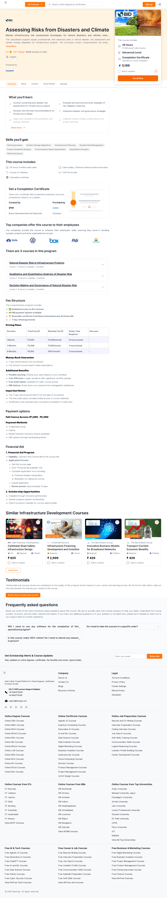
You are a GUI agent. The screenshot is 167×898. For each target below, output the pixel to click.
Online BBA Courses (14, 755)
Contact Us (63, 682)
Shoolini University (120, 814)
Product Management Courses (72, 767)
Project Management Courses (72, 772)
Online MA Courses (14, 742)
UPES (114, 823)
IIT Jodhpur (10, 793)
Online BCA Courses (14, 759)
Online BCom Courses (15, 767)
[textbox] (57, 353)
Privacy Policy (118, 682)
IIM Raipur (63, 818)
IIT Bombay (10, 806)
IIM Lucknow (64, 814)
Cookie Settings (119, 686)
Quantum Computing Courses (72, 725)
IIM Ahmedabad (65, 810)
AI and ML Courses (67, 733)
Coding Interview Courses (124, 729)
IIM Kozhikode (65, 789)
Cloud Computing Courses (70, 759)
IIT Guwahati (11, 810)
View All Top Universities (123, 840)
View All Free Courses (122, 878)
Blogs (60, 686)
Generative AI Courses (68, 729)
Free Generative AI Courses (18, 857)
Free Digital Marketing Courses (126, 853)
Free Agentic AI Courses (16, 853)
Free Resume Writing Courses (72, 853)
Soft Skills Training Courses (124, 738)
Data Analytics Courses (69, 742)
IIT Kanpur (10, 818)
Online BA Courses (13, 763)
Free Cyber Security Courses (18, 878)
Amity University (119, 789)
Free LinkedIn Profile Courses (72, 865)
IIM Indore (63, 801)
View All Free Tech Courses (18, 882)
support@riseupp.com (18, 701)
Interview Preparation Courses (126, 725)
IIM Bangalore (64, 823)
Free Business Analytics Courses (127, 857)
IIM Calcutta (63, 827)
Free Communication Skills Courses (74, 870)
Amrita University (120, 801)
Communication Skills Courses (126, 742)
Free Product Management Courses (128, 865)
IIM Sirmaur (63, 793)
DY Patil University (120, 818)
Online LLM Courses (14, 750)
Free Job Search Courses (70, 861)
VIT (113, 831)
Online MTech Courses (15, 733)
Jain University (119, 806)
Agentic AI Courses (67, 721)
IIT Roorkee (10, 789)
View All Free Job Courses (71, 882)
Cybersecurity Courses (68, 755)
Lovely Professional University (126, 810)
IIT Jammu (10, 797)
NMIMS (115, 835)
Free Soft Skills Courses (69, 878)
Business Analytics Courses (71, 750)
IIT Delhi (9, 801)
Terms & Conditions (121, 678)
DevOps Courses (66, 763)
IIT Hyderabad (11, 814)
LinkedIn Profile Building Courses (127, 750)
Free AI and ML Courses (16, 865)
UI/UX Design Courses (68, 776)
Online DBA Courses (14, 721)
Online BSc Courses (14, 772)
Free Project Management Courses (128, 861)
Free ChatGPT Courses (15, 861)
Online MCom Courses (15, 746)
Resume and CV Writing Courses (127, 721)
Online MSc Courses (14, 738)
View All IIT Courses (14, 823)
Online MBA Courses (14, 725)
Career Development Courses (125, 755)
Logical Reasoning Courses (124, 746)
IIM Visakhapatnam (67, 806)
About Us (62, 678)
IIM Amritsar (64, 797)
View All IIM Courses (68, 831)
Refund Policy (118, 690)
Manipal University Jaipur (124, 793)
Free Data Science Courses (17, 870)
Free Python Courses (15, 874)
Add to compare (128, 71)
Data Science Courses (68, 738)
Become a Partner (66, 690)
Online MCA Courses (14, 729)
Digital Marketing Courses (70, 746)
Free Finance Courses (122, 874)
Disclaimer (116, 695)
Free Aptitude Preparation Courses (74, 874)
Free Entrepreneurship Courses (126, 870)
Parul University (119, 827)
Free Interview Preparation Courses (75, 857)
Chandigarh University (122, 797)
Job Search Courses (121, 733)
